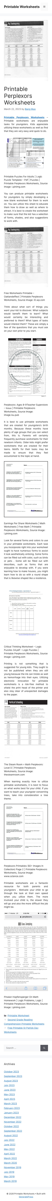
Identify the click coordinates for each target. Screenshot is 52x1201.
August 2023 (11, 1080)
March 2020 (10, 1163)
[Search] (44, 1048)
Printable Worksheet (18, 1015)
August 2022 (11, 1135)
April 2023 (9, 1099)
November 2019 (12, 1167)
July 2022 (9, 1140)
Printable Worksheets (22, 7)
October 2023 (11, 1071)
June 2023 (9, 1090)
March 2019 (10, 1181)
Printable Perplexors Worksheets (24, 117)
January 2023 (11, 1112)
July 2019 (9, 1172)
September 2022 (13, 1131)
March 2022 (10, 1158)
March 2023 (10, 1103)
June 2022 (9, 1144)
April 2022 (9, 1153)
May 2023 (9, 1094)
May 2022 (9, 1149)
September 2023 (13, 1076)
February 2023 (12, 1108)
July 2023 (9, 1085)
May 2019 (9, 1176)
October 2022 (11, 1126)
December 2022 (12, 1117)
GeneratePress (26, 1196)
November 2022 (12, 1122)
